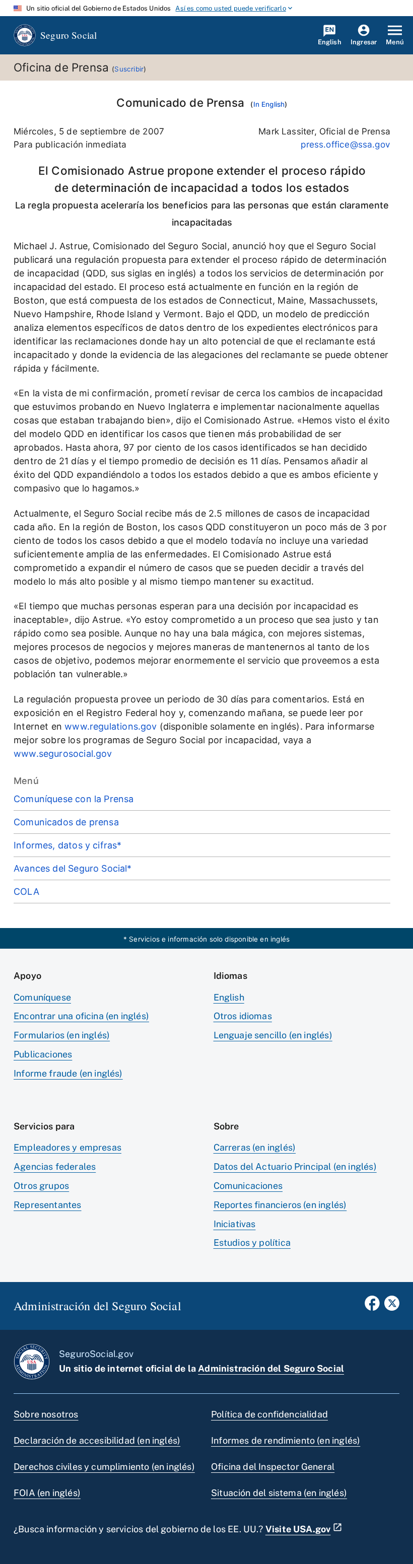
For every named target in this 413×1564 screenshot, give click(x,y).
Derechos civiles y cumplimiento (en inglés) (104, 1466)
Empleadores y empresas (67, 1147)
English (229, 997)
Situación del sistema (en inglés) (279, 1492)
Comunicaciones (248, 1185)
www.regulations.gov (110, 726)
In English (269, 104)
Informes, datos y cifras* (68, 845)
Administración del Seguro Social (271, 1368)
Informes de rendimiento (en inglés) (285, 1440)
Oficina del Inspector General (272, 1466)
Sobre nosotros (46, 1414)
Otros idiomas (243, 1016)
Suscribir (129, 69)
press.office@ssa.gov (345, 144)
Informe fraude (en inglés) (68, 1073)
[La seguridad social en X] (391, 1306)
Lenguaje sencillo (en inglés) (273, 1035)
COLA (26, 891)
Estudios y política (252, 1242)
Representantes (48, 1204)
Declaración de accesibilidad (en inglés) (97, 1440)
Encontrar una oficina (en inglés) (81, 1016)
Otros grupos (41, 1185)
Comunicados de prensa (66, 822)
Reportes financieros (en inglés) (280, 1204)
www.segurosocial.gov (63, 753)
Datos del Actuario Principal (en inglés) (295, 1166)
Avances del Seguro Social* (73, 868)
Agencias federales (55, 1166)
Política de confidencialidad (269, 1414)
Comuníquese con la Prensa (74, 799)
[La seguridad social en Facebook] (372, 1306)
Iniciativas (235, 1224)
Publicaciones (43, 1054)
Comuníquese (42, 997)
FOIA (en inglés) (47, 1492)
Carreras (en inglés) (255, 1147)
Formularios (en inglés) (62, 1035)
